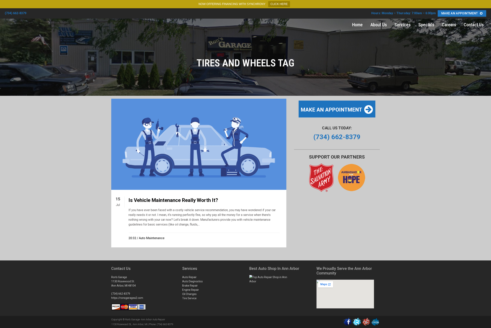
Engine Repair (190, 289)
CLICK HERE (279, 4)
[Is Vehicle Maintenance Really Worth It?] (198, 144)
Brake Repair (190, 285)
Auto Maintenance (151, 238)
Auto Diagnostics (192, 281)
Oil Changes (189, 294)
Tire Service (189, 298)
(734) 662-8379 (15, 13)
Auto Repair (189, 277)
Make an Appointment (459, 13)
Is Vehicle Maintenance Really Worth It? (173, 200)
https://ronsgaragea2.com (127, 297)
